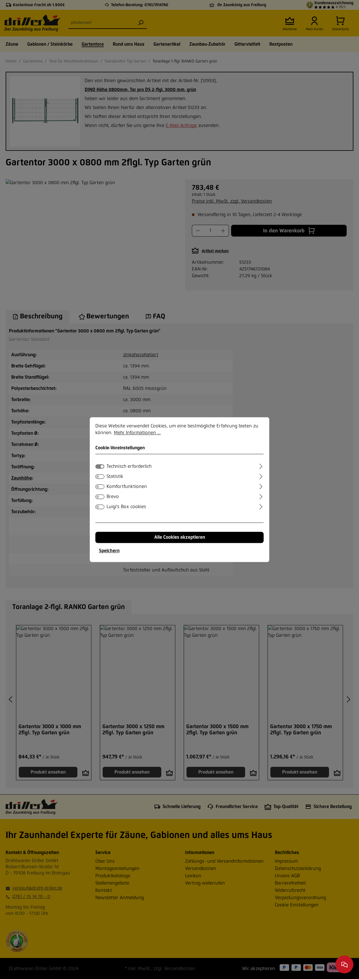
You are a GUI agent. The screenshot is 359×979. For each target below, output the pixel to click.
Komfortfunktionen (127, 486)
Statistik (115, 476)
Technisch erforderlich (129, 466)
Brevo (113, 496)
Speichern (109, 550)
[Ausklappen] (261, 465)
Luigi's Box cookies (126, 506)
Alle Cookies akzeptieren (179, 537)
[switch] (99, 476)
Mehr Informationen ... (137, 433)
